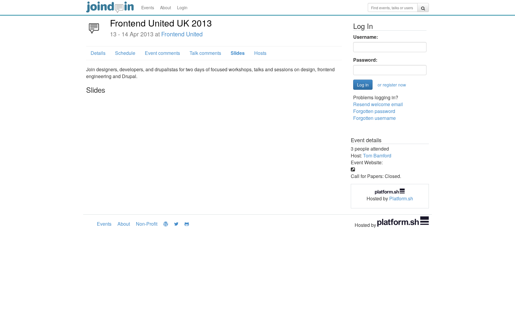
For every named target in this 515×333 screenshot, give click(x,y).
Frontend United (182, 34)
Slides (238, 52)
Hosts (260, 52)
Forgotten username (374, 117)
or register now (392, 85)
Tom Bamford (377, 155)
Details (98, 52)
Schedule (125, 52)
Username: (365, 37)
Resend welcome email (378, 104)
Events (147, 7)
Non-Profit (146, 223)
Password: (365, 60)
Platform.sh (401, 198)
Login (182, 7)
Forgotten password (374, 111)
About (165, 7)
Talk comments (205, 52)
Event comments (162, 52)
